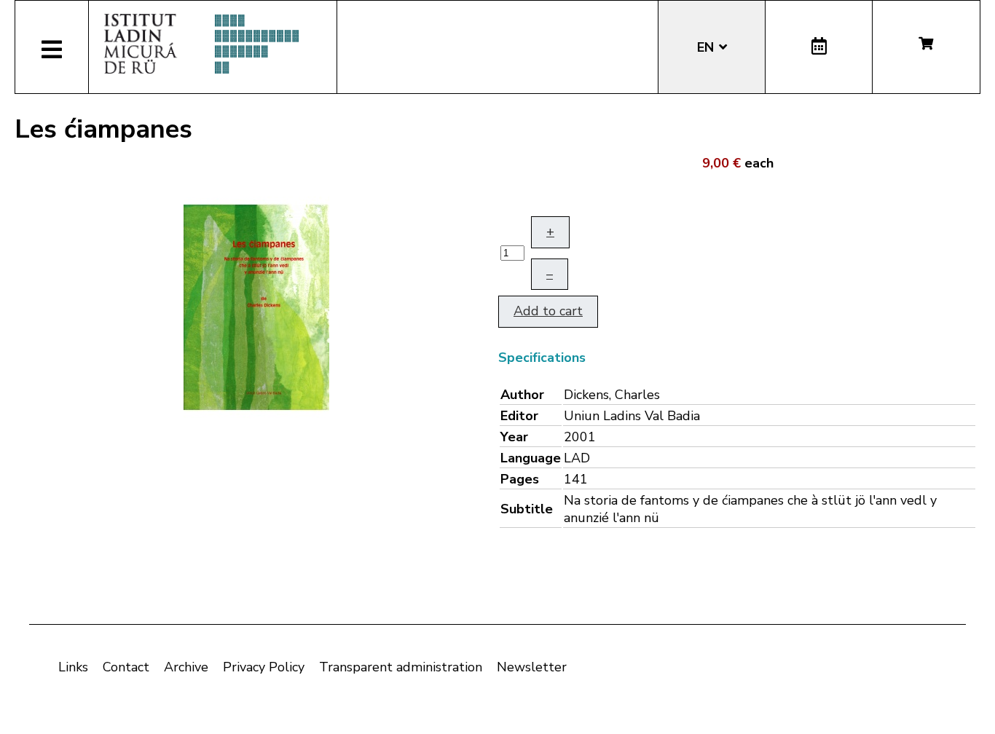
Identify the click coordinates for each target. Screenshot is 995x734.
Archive (186, 667)
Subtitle (526, 509)
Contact (126, 667)
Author (522, 394)
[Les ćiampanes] (256, 306)
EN (707, 47)
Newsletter (532, 667)
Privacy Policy (263, 667)
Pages (519, 479)
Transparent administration (400, 667)
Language (530, 458)
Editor (519, 416)
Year (514, 437)
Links (73, 667)
